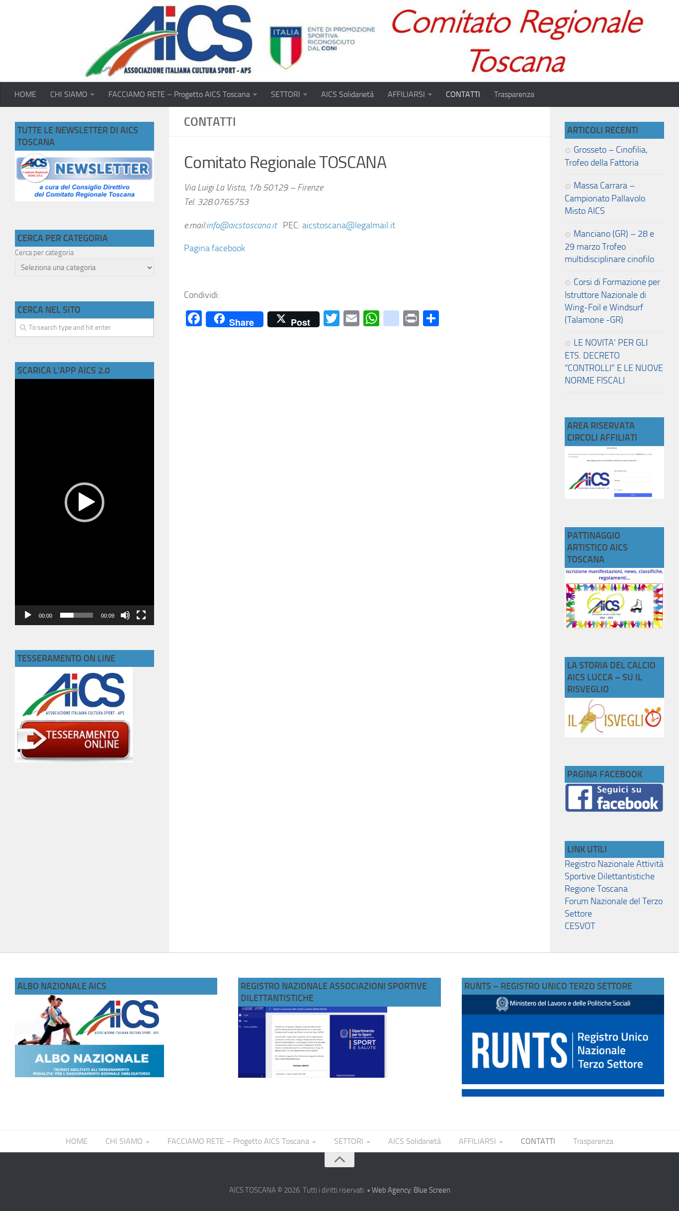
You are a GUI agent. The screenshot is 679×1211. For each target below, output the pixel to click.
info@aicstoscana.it (244, 225)
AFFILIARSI (406, 94)
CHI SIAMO (68, 94)
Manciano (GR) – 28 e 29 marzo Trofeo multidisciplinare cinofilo (609, 246)
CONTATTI (463, 94)
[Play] (28, 615)
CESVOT (580, 926)
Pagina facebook (216, 248)
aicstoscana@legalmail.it (348, 225)
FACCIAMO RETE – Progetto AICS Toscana (179, 94)
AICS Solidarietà (347, 94)
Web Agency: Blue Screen (411, 1190)
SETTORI (285, 94)
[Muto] (125, 615)
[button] (84, 502)
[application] (84, 502)
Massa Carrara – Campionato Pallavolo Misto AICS (605, 198)
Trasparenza (514, 94)
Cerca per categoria (44, 252)
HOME (25, 94)
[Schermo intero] (141, 615)
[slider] (76, 615)
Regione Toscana (596, 888)
